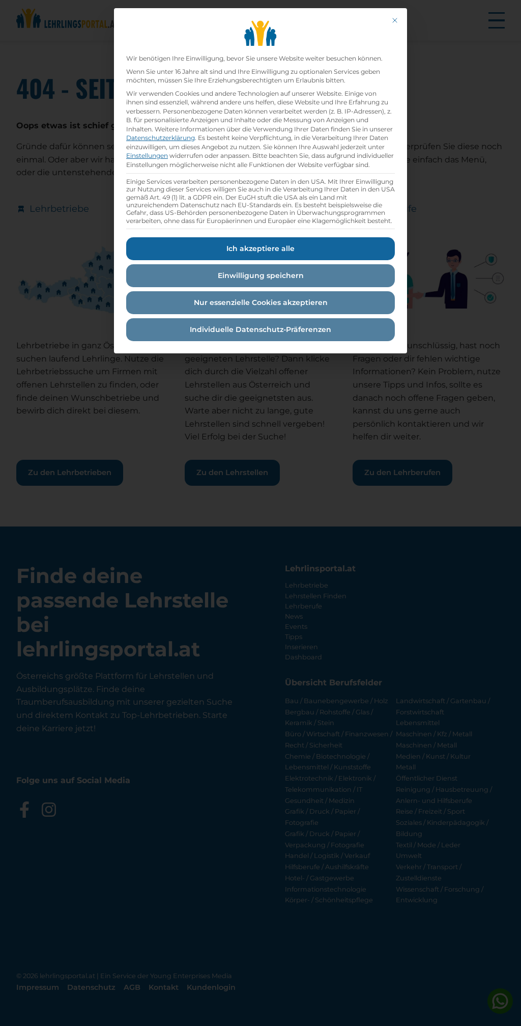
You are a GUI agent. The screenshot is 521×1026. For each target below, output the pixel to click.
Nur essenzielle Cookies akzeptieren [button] (261, 302)
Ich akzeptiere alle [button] (260, 248)
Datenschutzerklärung (160, 138)
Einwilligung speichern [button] (261, 275)
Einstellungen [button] (147, 155)
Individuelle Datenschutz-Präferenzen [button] (260, 329)
